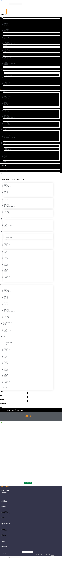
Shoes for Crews (7, 274)
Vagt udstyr (5, 33)
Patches (5, 31)
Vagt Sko (6, 28)
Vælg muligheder (28, 482)
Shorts (5, 80)
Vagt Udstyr (5, 197)
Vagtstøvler (6, 26)
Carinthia (6, 257)
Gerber (5, 262)
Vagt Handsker (7, 24)
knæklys (6, 51)
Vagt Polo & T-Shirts (8, 22)
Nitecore (6, 271)
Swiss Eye (6, 275)
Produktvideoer (4, 506)
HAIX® (5, 263)
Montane (6, 269)
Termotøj (6, 84)
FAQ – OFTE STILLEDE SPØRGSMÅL (6, 513)
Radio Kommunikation (6, 54)
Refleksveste (6, 29)
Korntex (6, 265)
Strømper (6, 81)
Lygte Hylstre (7, 50)
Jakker (5, 77)
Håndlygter (6, 48)
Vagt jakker (6, 19)
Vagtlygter (4, 45)
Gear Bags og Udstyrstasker (9, 63)
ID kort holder (7, 39)
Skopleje (6, 30)
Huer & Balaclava (8, 75)
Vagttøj (4, 17)
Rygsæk (5, 62)
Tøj (3, 69)
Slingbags (6, 64)
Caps (5, 71)
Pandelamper (7, 49)
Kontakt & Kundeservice (5, 502)
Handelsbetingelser (4, 501)
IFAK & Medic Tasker (8, 61)
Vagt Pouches (7, 41)
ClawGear (6, 258)
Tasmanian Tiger (7, 276)
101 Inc (5, 251)
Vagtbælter (6, 37)
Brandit (5, 255)
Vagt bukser (6, 23)
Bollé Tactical (7, 253)
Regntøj (5, 78)
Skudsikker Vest (5, 68)
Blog (2, 505)
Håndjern (6, 36)
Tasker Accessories (8, 65)
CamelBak (6, 256)
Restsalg (4, 165)
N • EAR (5, 270)
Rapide (5, 272)
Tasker (3, 55)
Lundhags (6, 266)
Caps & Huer (6, 25)
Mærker (3, 87)
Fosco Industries (7, 259)
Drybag (5, 60)
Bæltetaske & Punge (8, 57)
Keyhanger (6, 38)
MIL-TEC (5, 268)
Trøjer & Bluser (7, 82)
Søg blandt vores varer (5, 3)
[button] (30, 89)
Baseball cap (7, 74)
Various (5, 280)
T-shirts (5, 83)
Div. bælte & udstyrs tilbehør (10, 43)
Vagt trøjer (6, 21)
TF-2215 (5, 277)
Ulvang (5, 278)
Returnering (3, 507)
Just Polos (6, 264)
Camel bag (6, 58)
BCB (5, 252)
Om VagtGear (3, 500)
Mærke (3, 249)
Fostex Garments (7, 261)
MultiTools (6, 42)
